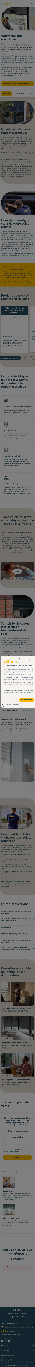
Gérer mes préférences (13, 704)
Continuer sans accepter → (25, 659)
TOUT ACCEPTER (25, 699)
